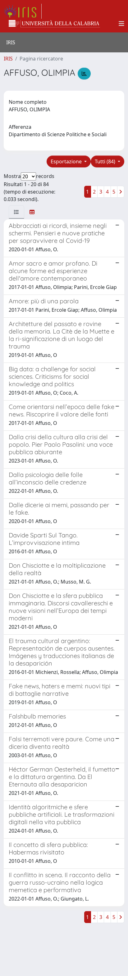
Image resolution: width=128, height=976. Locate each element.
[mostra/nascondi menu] (121, 24)
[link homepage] (23, 11)
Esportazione (67, 161)
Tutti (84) (106, 161)
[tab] (16, 212)
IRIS (8, 58)
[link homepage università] (54, 24)
